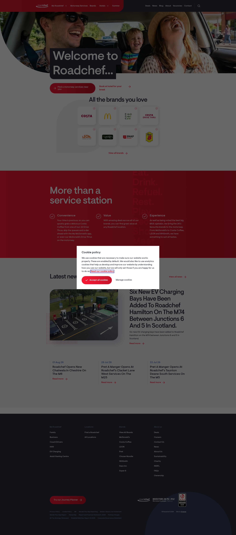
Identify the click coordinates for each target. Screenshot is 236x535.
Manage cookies (124, 280)
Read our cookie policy (102, 271)
